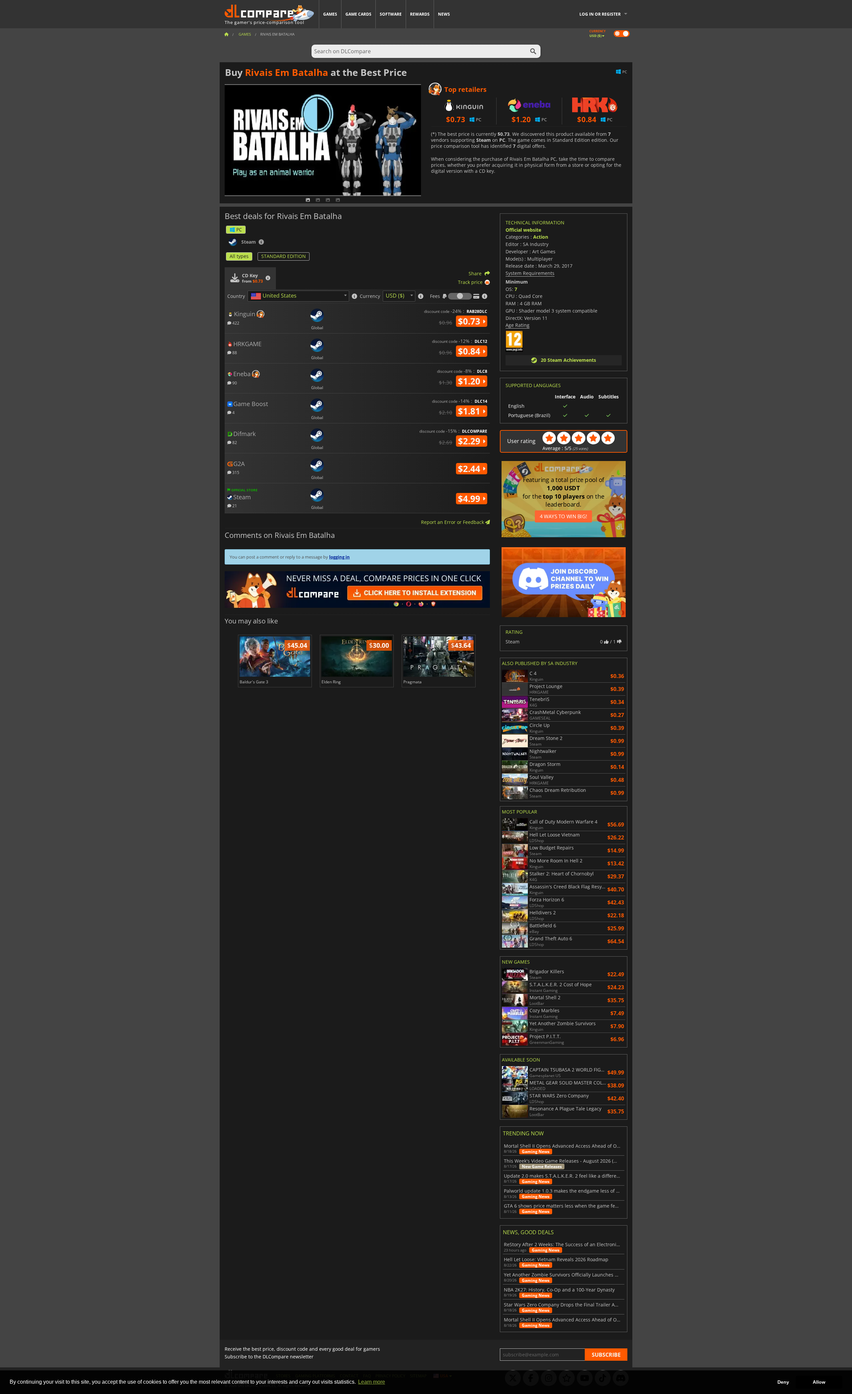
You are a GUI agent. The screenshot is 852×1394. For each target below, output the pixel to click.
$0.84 (470, 351)
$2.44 (470, 468)
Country (236, 296)
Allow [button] (819, 1382)
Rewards (420, 14)
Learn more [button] (371, 1382)
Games (330, 14)
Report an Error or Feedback (453, 522)
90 (234, 382)
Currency (370, 296)
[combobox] (298, 296)
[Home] (226, 34)
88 (234, 352)
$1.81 (470, 411)
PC (239, 229)
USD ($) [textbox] (395, 295)
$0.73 (470, 321)
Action (540, 237)
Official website (523, 230)
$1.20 (470, 381)
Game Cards (358, 14)
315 (235, 472)
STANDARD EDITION (283, 256)
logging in (339, 557)
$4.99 (470, 498)
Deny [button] (783, 1382)
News (444, 14)
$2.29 (470, 441)
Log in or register (600, 14)
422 (235, 322)
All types (239, 256)
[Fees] (460, 296)
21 (234, 505)
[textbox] (275, 296)
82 (234, 442)
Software (391, 14)
